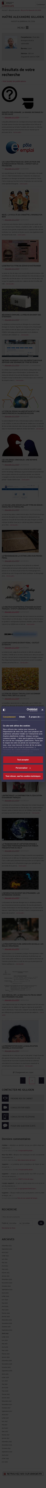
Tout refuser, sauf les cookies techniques (23, 776)
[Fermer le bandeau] (42, 710)
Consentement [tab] (9, 717)
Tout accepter (23, 760)
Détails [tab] (22, 717)
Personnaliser (22, 768)
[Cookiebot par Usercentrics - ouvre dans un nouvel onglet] (27, 709)
